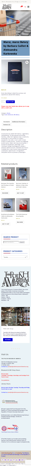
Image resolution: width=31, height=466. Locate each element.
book (5, 114)
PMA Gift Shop (8, 329)
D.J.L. (13, 453)
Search (22, 242)
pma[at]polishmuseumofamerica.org (18, 366)
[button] (27, 62)
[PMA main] (6, 6)
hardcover (10, 114)
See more (8, 339)
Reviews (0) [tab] (6, 124)
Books (8, 113)
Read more (5, 193)
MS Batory (16, 114)
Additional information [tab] (18, 121)
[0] (20, 6)
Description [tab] (6, 121)
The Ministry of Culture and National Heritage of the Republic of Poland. (15, 454)
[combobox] (15, 256)
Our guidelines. (5, 380)
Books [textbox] (15, 257)
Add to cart (10, 101)
